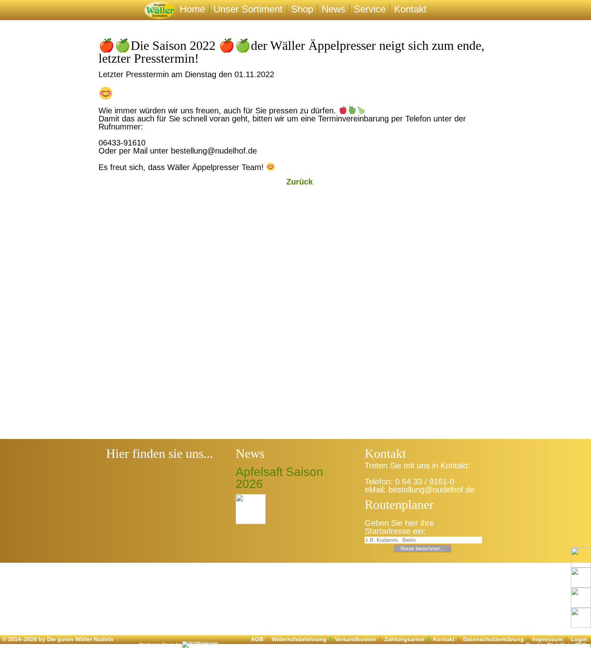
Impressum (547, 639)
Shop (302, 9)
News (333, 9)
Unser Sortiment (248, 9)
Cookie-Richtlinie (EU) (556, 645)
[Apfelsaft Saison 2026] (251, 509)
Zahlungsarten (404, 639)
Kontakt (410, 9)
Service (370, 9)
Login (579, 639)
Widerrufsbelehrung (299, 639)
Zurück (299, 181)
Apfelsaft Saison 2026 (279, 478)
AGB (257, 639)
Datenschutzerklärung (493, 639)
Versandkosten (355, 639)
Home (192, 9)
